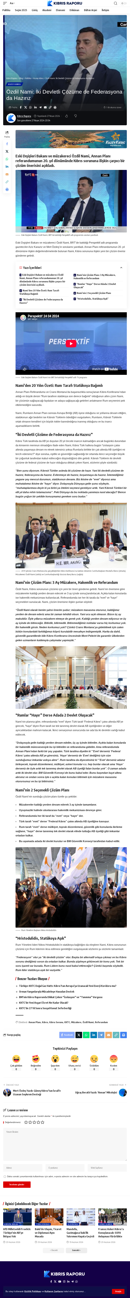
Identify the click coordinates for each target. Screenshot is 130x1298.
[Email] (45, 107)
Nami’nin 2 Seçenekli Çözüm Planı (94, 293)
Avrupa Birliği (11, 1224)
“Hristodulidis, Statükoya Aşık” (92, 298)
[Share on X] (25, 107)
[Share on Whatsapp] (30, 107)
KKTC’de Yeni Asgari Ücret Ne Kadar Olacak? (43, 1002)
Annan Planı (35, 1022)
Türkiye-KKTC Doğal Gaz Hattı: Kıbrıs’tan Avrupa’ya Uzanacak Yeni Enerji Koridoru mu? (67, 985)
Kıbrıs (45, 1022)
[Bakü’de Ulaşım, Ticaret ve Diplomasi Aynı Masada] (49, 1216)
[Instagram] (64, 1281)
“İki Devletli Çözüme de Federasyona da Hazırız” (41, 301)
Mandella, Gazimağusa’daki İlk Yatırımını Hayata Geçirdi (80, 1233)
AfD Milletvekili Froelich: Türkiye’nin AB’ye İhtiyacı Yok (17, 1233)
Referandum (101, 1022)
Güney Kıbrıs (105, 1224)
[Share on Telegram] (40, 107)
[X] (55, 1281)
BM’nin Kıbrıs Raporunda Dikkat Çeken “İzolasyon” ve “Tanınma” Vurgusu (60, 997)
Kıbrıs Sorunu (56, 1022)
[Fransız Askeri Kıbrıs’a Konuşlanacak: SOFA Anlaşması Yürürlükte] (112, 1216)
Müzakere (76, 1022)
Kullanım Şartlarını (54, 1291)
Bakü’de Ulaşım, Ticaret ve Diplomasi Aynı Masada (48, 1233)
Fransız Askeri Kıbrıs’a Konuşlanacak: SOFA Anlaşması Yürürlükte (111, 1233)
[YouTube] (60, 1281)
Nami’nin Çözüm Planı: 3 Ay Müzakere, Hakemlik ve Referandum (95, 277)
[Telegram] (72, 1281)
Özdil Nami (88, 1022)
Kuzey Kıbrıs (14, 84)
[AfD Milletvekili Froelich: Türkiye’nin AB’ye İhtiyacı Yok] (17, 1216)
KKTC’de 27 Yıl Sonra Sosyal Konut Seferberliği (45, 1008)
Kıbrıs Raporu (24, 115)
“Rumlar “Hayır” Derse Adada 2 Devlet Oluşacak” (95, 286)
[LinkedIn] (68, 1281)
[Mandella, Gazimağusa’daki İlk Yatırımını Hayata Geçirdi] (81, 1216)
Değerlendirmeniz (13, 1122)
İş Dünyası (73, 1224)
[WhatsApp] (76, 1281)
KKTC (67, 1022)
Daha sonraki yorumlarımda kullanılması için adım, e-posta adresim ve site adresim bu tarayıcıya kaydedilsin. (57, 1176)
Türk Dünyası (43, 1224)
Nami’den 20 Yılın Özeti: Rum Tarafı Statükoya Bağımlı (39, 292)
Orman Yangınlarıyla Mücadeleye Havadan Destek (46, 991)
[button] (118, 1291)
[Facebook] (51, 1281)
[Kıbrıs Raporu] (65, 3)
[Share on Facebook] (20, 107)
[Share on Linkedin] (35, 107)
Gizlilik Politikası (32, 1291)
